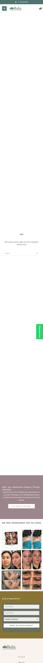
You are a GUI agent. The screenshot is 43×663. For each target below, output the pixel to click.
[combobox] (21, 619)
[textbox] (19, 619)
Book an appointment (11, 599)
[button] (4, 8)
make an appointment (21, 625)
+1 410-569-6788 (23, 2)
